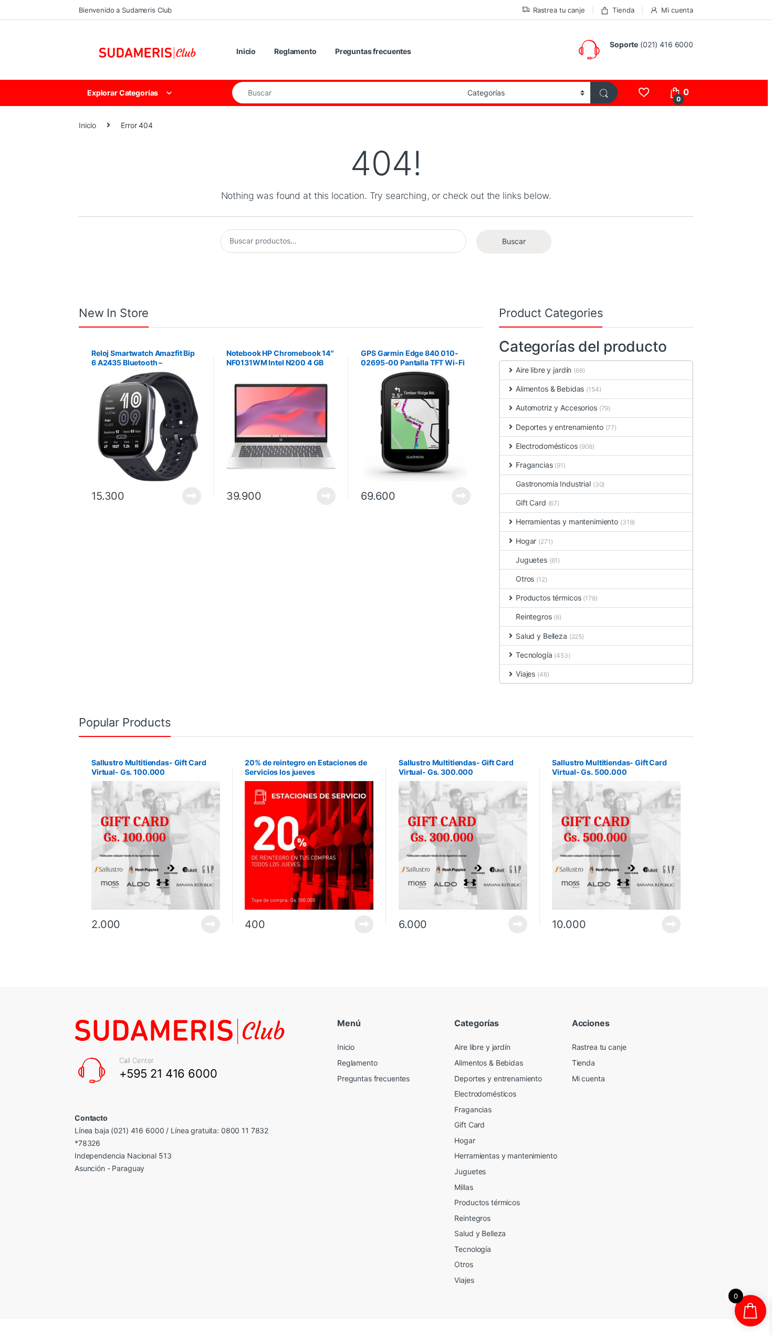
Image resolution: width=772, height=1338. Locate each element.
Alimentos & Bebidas (550, 388)
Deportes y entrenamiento (559, 427)
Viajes (525, 673)
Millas (463, 1187)
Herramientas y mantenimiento (567, 521)
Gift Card (531, 502)
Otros (525, 578)
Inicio (246, 51)
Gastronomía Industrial (553, 483)
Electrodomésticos (547, 445)
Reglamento (295, 51)
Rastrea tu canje (559, 10)
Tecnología (534, 654)
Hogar (526, 540)
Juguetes (531, 559)
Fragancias (534, 464)
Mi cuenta (677, 10)
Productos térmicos (548, 597)
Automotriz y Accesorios (556, 407)
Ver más (191, 496)
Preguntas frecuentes (373, 51)
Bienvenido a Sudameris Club (125, 10)
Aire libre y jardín (543, 369)
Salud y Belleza (541, 635)
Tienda (623, 10)
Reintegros (534, 616)
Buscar (514, 241)
